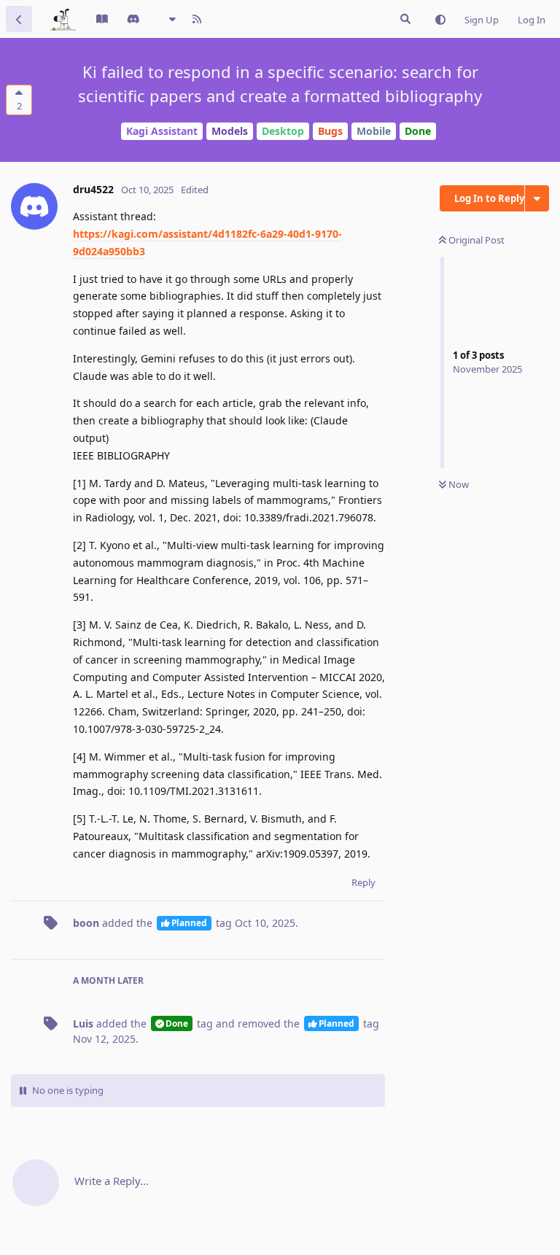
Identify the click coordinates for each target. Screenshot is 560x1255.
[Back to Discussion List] (19, 19)
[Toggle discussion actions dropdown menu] (537, 198)
